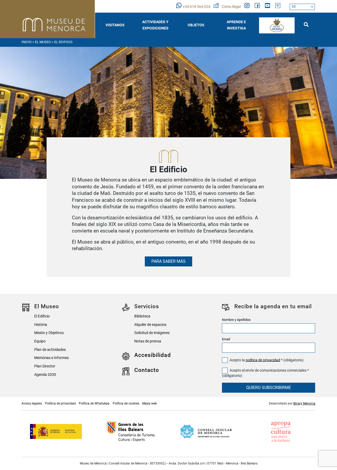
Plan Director (44, 366)
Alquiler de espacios (150, 324)
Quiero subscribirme (268, 387)
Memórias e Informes (51, 358)
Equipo (40, 341)
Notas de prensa (147, 341)
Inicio (27, 42)
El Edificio (42, 316)
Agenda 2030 (45, 374)
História (40, 324)
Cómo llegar (232, 6)
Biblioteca (142, 316)
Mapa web (149, 403)
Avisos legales (32, 403)
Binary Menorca (304, 403)
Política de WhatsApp (94, 403)
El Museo (43, 42)
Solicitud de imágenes (152, 333)
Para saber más (168, 261)
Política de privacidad (60, 403)
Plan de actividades (50, 349)
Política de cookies (126, 403)
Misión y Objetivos (49, 333)
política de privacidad (263, 360)
